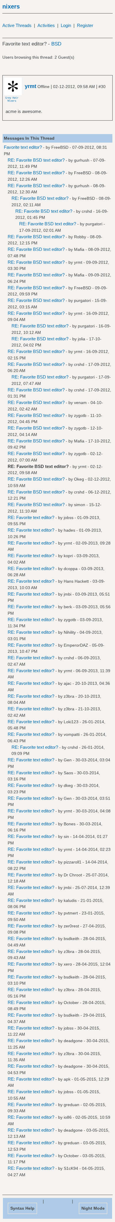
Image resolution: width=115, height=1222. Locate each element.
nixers (11, 6)
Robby (80, 236)
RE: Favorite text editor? (31, 517)
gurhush (81, 160)
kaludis (70, 900)
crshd (87, 211)
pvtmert (71, 913)
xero (68, 964)
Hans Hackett (76, 581)
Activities (46, 25)
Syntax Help (22, 1208)
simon (79, 504)
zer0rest (71, 926)
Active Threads (17, 25)
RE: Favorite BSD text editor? (36, 160)
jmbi (67, 594)
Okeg (79, 479)
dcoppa (71, 568)
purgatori (94, 224)
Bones (69, 824)
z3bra (69, 696)
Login (66, 25)
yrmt (78, 262)
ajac (67, 683)
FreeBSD (59, 147)
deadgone (73, 1040)
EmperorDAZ (76, 645)
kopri (68, 555)
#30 (102, 86)
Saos (68, 772)
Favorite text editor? (23, 147)
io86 (68, 1117)
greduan (71, 1104)
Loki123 (71, 721)
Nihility (70, 632)
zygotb (80, 415)
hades (69, 530)
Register (85, 25)
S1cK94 (71, 1168)
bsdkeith (71, 938)
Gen (68, 760)
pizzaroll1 (72, 862)
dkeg (68, 785)
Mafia (79, 249)
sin (66, 836)
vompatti (72, 734)
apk (67, 1079)
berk (68, 606)
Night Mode (93, 1208)
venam (80, 402)
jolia (81, 339)
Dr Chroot (73, 875)
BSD (56, 44)
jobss (68, 517)
